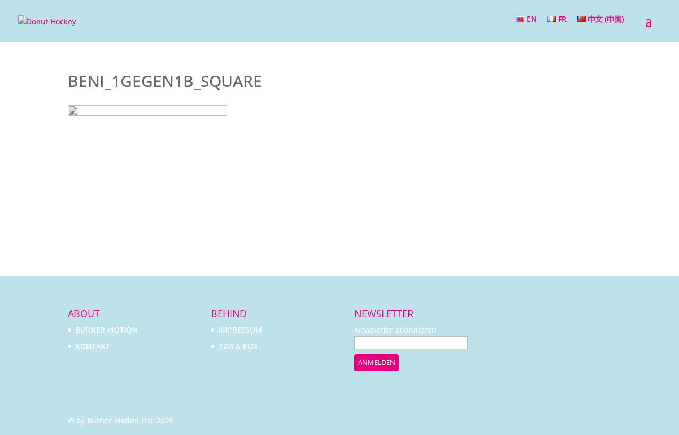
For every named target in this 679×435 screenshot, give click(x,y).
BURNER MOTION (106, 330)
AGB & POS (238, 346)
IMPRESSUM (240, 330)
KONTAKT (92, 346)
